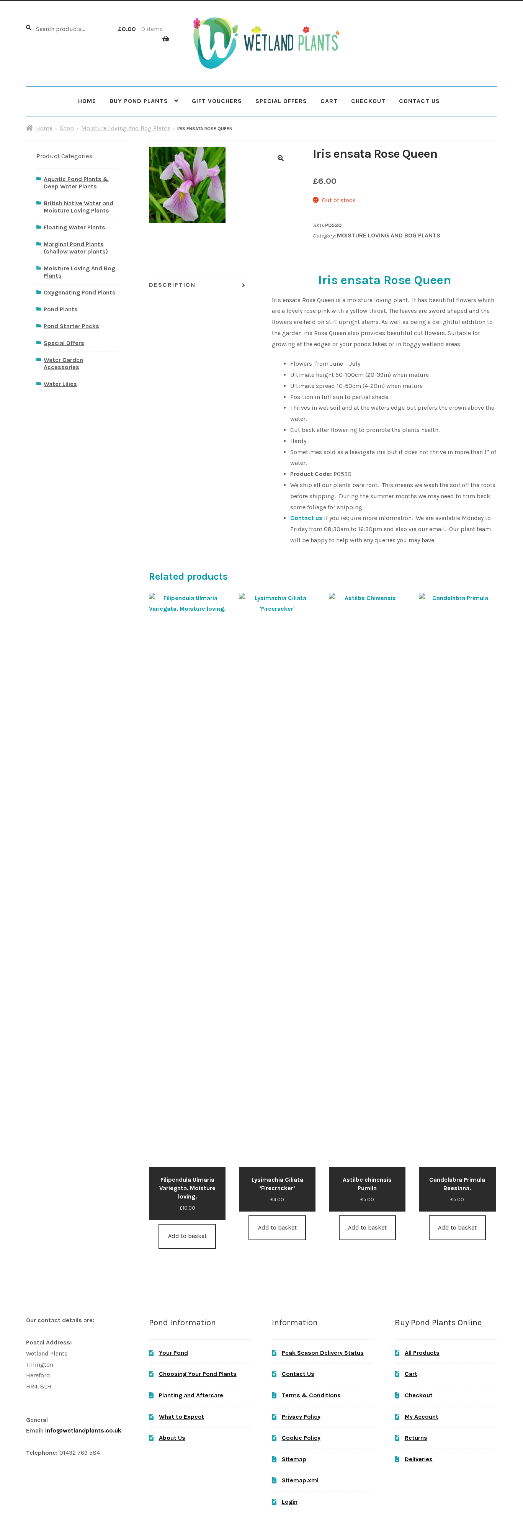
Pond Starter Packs (71, 326)
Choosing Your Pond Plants (198, 1373)
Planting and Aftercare (191, 1395)
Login (289, 1501)
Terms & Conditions (311, 1395)
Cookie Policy (301, 1437)
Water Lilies (60, 384)
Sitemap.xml (300, 1480)
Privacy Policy (301, 1416)
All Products (422, 1352)
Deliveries (419, 1459)
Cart (329, 101)
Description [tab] (172, 284)
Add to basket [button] (187, 1236)
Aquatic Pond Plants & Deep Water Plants (76, 182)
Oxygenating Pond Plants (80, 292)
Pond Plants (61, 309)
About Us (172, 1437)
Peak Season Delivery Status (323, 1352)
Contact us (306, 518)
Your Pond (173, 1352)
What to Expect (181, 1416)
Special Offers (281, 101)
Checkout (368, 101)
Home (87, 101)
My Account (421, 1416)
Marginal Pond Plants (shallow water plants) (76, 247)
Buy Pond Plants (139, 101)
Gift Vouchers (217, 101)
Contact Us (419, 101)
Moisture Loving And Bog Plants (125, 128)
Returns (416, 1437)
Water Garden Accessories (63, 363)
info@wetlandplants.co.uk (83, 1430)
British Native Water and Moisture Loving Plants (78, 207)
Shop (67, 128)
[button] (281, 158)
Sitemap (294, 1459)
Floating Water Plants (74, 227)
